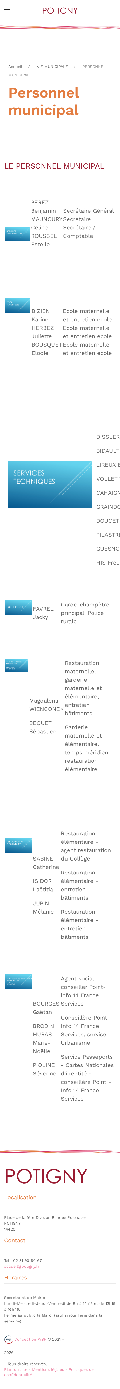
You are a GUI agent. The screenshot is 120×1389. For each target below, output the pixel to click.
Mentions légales (48, 1369)
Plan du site (15, 1369)
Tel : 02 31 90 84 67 (23, 1260)
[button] (7, 11)
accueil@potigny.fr (21, 1266)
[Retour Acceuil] (60, 11)
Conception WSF (29, 1339)
